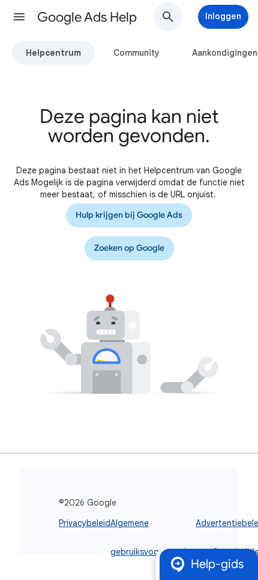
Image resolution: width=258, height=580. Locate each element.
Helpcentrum (53, 52)
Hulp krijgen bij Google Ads (129, 215)
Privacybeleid (84, 523)
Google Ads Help (87, 17)
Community (136, 52)
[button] (19, 16)
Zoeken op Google (129, 248)
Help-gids (217, 564)
